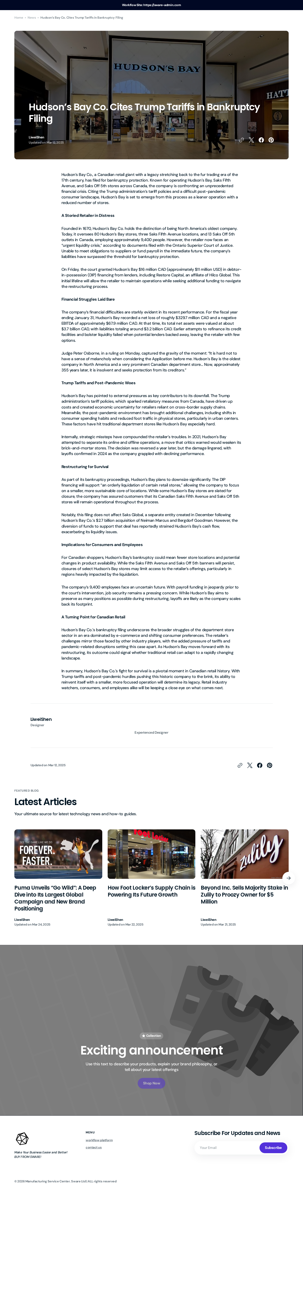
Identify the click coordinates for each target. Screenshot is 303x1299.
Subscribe (273, 1147)
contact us (94, 1147)
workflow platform (99, 1140)
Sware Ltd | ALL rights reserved (93, 1181)
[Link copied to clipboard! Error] (241, 140)
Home (18, 18)
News (32, 18)
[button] (288, 878)
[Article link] (58, 878)
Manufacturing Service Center (47, 1181)
